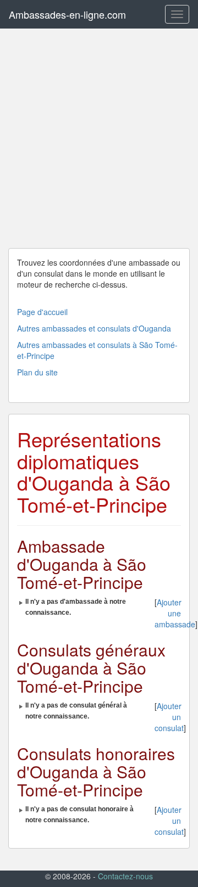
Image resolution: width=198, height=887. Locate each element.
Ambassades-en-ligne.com (67, 14)
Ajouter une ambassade (175, 613)
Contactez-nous (125, 876)
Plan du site (37, 372)
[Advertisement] (99, 138)
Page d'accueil (42, 311)
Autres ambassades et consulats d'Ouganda (94, 328)
